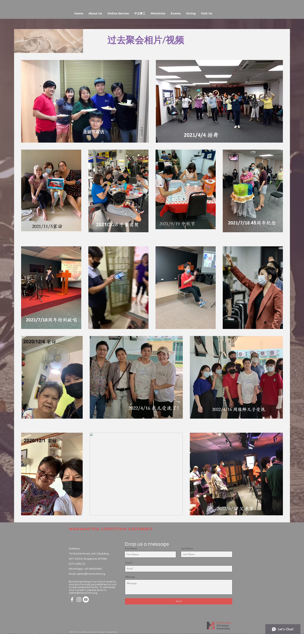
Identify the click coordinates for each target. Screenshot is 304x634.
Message (130, 576)
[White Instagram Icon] (79, 599)
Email (128, 562)
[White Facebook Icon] (72, 599)
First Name (131, 548)
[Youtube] (86, 599)
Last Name (187, 548)
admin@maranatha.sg (91, 573)
